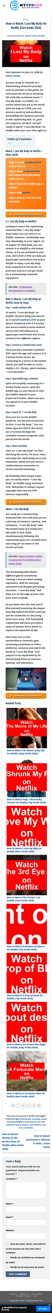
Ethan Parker (38, 36)
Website (10, 1230)
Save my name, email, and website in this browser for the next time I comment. (25, 1248)
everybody (28, 1127)
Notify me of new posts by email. (27, 1267)
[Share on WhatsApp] (13, 1105)
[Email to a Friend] (28, 1105)
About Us (24, 1294)
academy (36, 1119)
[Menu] (4, 5)
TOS (35, 1296)
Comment (11, 1178)
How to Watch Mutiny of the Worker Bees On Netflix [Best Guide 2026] (13, 1141)
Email (9, 1217)
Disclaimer (36, 1294)
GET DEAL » (43, 1309)
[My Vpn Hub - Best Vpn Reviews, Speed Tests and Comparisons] (26, 5)
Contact (13, 1294)
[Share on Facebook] (18, 1105)
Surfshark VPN (33, 162)
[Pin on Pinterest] (33, 1105)
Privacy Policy (23, 1296)
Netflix (26, 20)
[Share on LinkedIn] (39, 1105)
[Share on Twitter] (23, 1105)
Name (9, 1203)
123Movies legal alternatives (18, 1119)
